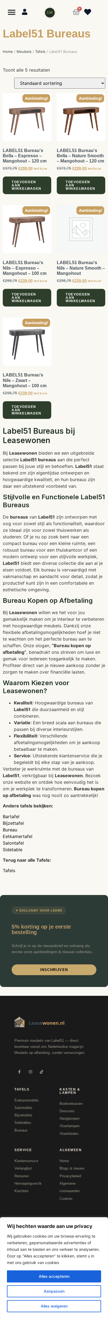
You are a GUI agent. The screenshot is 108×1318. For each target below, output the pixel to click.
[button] (12, 12)
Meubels (24, 51)
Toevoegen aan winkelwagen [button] (27, 185)
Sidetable (12, 849)
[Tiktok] (41, 1072)
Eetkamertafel (17, 836)
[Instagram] (30, 1072)
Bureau (10, 829)
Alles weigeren (54, 1306)
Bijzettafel (13, 823)
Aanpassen (54, 1291)
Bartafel (11, 816)
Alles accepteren (54, 1276)
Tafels (40, 51)
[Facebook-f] (19, 1072)
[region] (54, 1267)
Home (8, 51)
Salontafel (13, 843)
